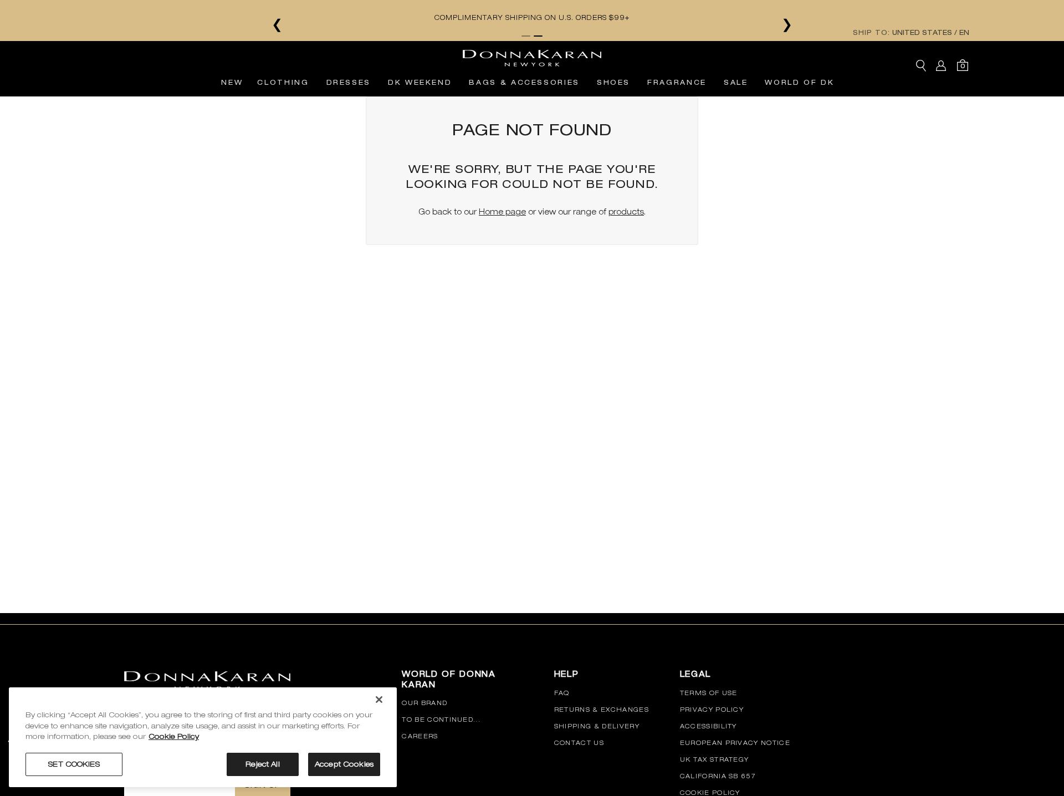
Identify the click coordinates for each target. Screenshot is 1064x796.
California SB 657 (718, 776)
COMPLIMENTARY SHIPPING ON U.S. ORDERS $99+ (532, 18)
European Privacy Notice (735, 742)
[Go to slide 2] (538, 36)
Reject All (262, 764)
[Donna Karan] (532, 55)
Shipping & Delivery (597, 726)
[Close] (379, 699)
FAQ (562, 693)
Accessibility (708, 726)
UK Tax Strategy (714, 759)
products (626, 211)
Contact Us (579, 742)
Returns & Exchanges (601, 709)
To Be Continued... (441, 719)
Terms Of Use (709, 693)
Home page (502, 211)
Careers (420, 736)
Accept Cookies (344, 764)
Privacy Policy (712, 709)
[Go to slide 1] (525, 36)
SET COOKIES (73, 764)
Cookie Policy (710, 792)
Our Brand (424, 703)
